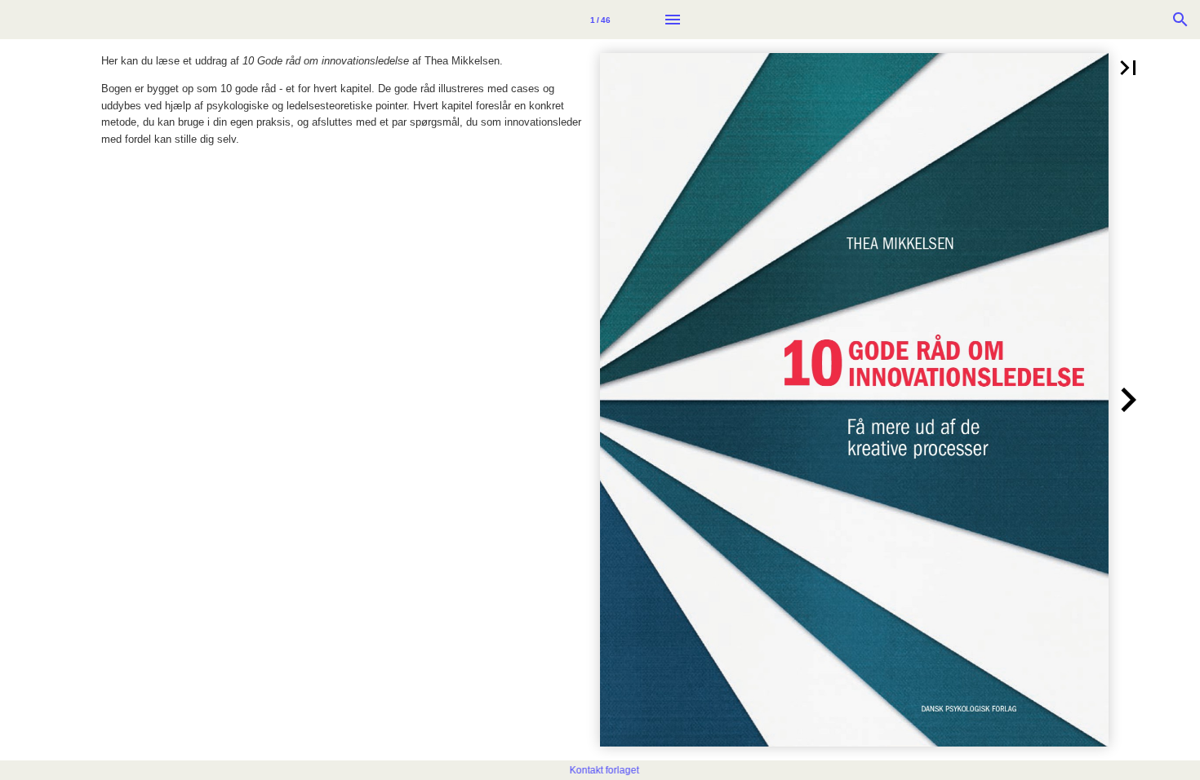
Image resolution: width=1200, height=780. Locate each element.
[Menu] (672, 19)
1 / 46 (600, 20)
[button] (1128, 67)
